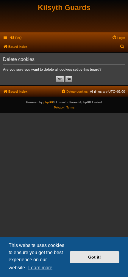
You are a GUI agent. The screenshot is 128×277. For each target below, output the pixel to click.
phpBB (48, 102)
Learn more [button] (40, 267)
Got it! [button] (94, 257)
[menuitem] (16, 37)
